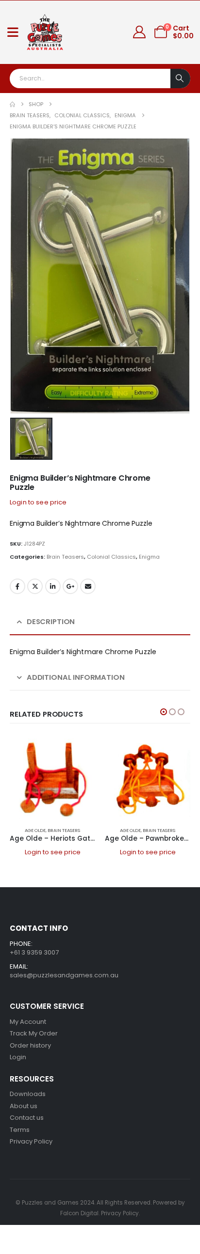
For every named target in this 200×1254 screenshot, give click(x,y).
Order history (30, 1045)
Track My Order (34, 1033)
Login (18, 1057)
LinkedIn (53, 586)
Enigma (149, 557)
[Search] (180, 78)
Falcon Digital (79, 1213)
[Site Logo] (45, 32)
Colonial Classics (111, 557)
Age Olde (35, 830)
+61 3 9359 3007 (34, 952)
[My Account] (139, 32)
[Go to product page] (52, 776)
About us (23, 1106)
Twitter (35, 586)
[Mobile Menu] (13, 32)
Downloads (28, 1093)
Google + (70, 586)
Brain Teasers (65, 557)
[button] (163, 712)
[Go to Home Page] (12, 104)
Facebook (17, 586)
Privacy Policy (31, 1141)
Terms (20, 1129)
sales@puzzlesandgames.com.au (64, 975)
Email (88, 586)
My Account (28, 1021)
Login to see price (38, 502)
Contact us (27, 1117)
